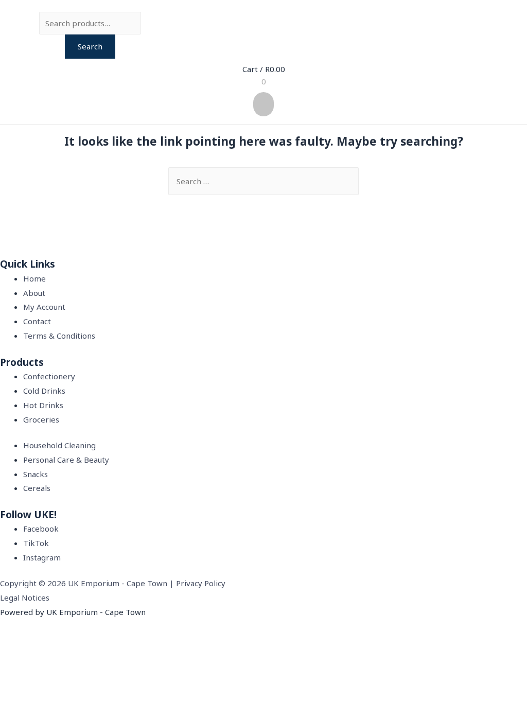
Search (90, 46)
